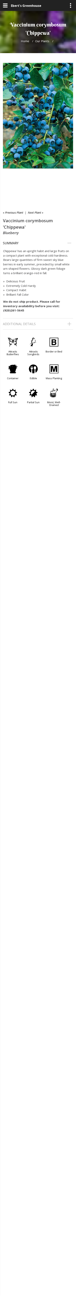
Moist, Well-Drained (54, 403)
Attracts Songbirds (33, 353)
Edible (33, 378)
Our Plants (42, 41)
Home (25, 41)
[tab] (38, 243)
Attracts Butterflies (13, 353)
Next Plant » (35, 212)
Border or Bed (54, 351)
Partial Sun (33, 402)
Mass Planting (54, 378)
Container (13, 378)
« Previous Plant (13, 212)
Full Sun (12, 402)
